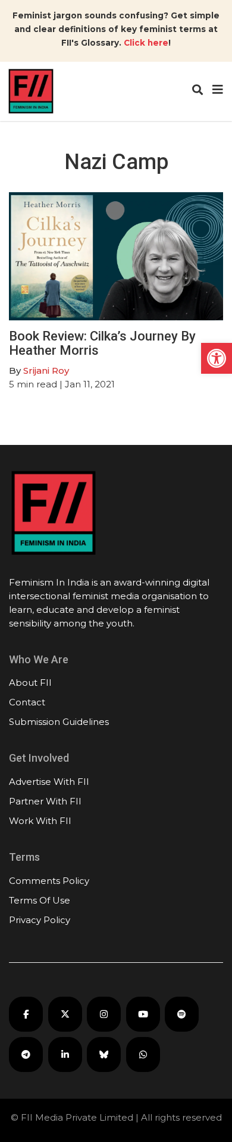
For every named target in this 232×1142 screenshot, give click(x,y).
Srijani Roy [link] (46, 370)
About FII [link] (30, 682)
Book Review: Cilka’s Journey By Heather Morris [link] (102, 343)
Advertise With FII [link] (49, 781)
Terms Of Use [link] (39, 900)
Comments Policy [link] (49, 880)
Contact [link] (27, 702)
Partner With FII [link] (45, 801)
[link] (216, 358)
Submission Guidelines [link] (59, 721)
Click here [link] (146, 42)
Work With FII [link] (40, 820)
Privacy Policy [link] (39, 919)
